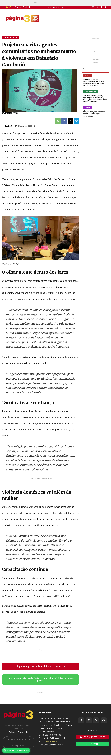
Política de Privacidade (18, 732)
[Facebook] (101, 7)
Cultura (87, 107)
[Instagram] (93, 7)
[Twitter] (97, 7)
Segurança (11, 37)
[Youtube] (106, 7)
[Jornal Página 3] (22, 18)
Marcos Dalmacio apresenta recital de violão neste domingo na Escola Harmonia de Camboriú (95, 114)
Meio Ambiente (90, 92)
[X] (70, 121)
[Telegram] (76, 121)
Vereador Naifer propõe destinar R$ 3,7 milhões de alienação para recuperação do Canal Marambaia (95, 98)
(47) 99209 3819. (50, 741)
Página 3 (8, 126)
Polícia (87, 76)
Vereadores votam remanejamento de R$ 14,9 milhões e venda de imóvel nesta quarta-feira (93, 82)
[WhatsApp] (58, 121)
